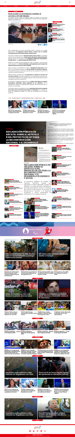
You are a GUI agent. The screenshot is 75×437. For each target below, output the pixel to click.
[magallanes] (54, 149)
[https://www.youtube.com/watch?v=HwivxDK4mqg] (29, 325)
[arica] (7, 208)
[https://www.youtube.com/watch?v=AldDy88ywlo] (62, 344)
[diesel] (7, 215)
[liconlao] (50, 40)
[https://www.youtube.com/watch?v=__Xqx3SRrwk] (46, 325)
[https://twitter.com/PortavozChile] (33, 431)
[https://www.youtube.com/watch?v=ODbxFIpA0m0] (13, 344)
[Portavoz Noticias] (5, 2)
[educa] (50, 25)
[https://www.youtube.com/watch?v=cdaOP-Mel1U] (13, 325)
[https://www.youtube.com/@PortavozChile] (41, 431)
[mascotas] (7, 181)
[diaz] (7, 188)
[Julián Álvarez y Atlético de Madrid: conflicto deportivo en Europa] (54, 182)
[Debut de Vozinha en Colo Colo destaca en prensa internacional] (54, 157)
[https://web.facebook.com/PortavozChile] (30, 431)
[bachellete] (50, 35)
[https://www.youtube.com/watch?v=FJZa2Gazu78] (29, 344)
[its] (7, 202)
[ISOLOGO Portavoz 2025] (37, 3)
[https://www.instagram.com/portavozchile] (37, 431)
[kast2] (50, 30)
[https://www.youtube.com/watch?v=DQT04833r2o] (62, 325)
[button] (9, 98)
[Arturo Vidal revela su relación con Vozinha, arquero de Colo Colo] (54, 215)
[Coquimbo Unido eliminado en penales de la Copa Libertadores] (7, 195)
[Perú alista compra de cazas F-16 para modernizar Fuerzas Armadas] (54, 207)
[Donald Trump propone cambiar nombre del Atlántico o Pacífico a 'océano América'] (54, 199)
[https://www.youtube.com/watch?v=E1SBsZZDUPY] (46, 344)
